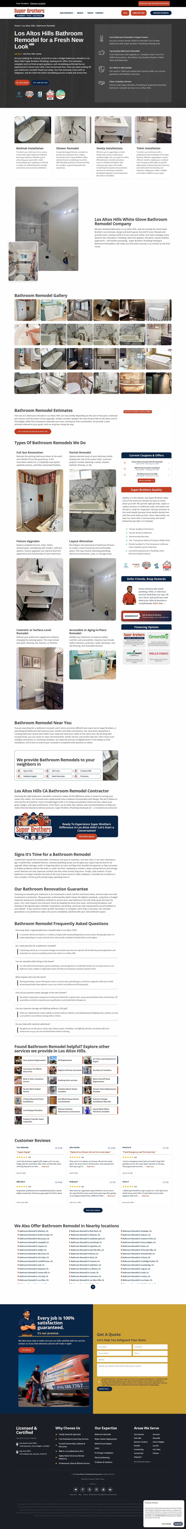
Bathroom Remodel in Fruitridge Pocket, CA (140, 1261)
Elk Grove (51, 1507)
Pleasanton (85, 1513)
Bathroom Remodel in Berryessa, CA (34, 1238)
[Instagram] (96, 1489)
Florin (79, 1507)
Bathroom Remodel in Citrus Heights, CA (139, 1242)
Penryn (67, 1513)
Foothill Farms (92, 1507)
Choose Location (37, 3)
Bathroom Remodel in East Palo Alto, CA (87, 1250)
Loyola (69, 1510)
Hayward (137, 1457)
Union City (102, 1516)
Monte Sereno (107, 1510)
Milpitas (99, 1510)
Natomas (135, 1510)
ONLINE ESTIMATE (161, 13)
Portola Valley (94, 1513)
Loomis (40, 1510)
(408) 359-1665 (42, 83)
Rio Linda (135, 1513)
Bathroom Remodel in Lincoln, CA (84, 1272)
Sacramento (139, 1434)
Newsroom (73, 1494)
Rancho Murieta (116, 1513)
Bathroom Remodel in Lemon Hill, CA (34, 1272)
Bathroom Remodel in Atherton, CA (85, 1235)
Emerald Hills (64, 1507)
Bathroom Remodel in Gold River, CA (86, 1265)
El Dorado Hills (42, 1507)
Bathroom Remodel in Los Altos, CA (34, 1280)
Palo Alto (137, 1438)
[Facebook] (82, 1489)
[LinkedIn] (110, 1489)
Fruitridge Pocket (109, 1507)
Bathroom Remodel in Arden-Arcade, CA (35, 1235)
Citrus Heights (158, 1442)
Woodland (127, 1516)
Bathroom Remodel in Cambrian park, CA (88, 1238)
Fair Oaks (156, 1449)
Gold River (122, 1507)
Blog (80, 1494)
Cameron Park (125, 1504)
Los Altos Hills (28, 25)
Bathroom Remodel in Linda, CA (136, 1272)
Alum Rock (69, 1504)
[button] (125, 13)
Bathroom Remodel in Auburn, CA (136, 1235)
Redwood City (126, 1513)
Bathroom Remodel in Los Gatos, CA (137, 1280)
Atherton (93, 1504)
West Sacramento (112, 1516)
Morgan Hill (117, 1510)
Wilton (121, 1516)
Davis (20, 1507)
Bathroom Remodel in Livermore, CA (86, 1276)
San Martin (49, 1516)
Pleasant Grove (75, 1513)
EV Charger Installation (104, 1453)
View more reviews (93, 1210)
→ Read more (44, 1166)
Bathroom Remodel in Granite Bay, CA (138, 1265)
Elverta (57, 1507)
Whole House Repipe (103, 1443)
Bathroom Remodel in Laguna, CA (136, 1269)
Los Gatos (63, 1510)
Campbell (133, 1504)
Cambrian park (114, 1504)
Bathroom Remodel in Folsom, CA (136, 1257)
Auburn (99, 1504)
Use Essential (166, 1524)
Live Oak (27, 1510)
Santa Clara (73, 1516)
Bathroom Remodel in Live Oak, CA (33, 1276)
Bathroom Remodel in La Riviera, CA (86, 1269)
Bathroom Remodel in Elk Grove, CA (34, 1254)
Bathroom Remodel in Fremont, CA (85, 1261)
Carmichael (138, 1453)
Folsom (156, 1453)
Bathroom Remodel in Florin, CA (84, 1257)
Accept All (178, 1524)
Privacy (85, 1494)
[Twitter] (75, 1489)
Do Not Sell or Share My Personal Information (103, 1494)
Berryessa (105, 1504)
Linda (21, 1510)
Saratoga (81, 1516)
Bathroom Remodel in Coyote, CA (33, 1246)
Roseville (156, 1438)
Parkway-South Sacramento (55, 1513)
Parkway (42, 1513)
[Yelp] (89, 1489)
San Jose (156, 1434)
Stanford (88, 1516)
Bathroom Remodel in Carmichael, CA (86, 1242)
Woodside (134, 1516)
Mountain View (127, 1510)
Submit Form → (104, 1389)
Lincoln (156, 1445)
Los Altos (46, 1510)
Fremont (100, 1507)
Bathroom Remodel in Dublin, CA (32, 1250)
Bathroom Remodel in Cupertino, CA (86, 1246)
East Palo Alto (32, 1507)
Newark (141, 1510)
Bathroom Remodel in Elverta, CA (84, 1254)
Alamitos (62, 1504)
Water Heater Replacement (106, 1439)
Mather (74, 1510)
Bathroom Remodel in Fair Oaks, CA (34, 1257)
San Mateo (56, 1516)
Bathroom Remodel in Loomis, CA (136, 1276)
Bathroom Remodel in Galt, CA (31, 1265)
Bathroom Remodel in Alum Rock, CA (86, 1231)
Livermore (33, 1510)
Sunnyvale (94, 1516)
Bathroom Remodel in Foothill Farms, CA (36, 1261)
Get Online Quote (86, 836)
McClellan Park (83, 1510)
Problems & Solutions (103, 1462)
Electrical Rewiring (102, 1457)
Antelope (76, 1504)
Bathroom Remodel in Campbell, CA (34, 1242)
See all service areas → (143, 1462)
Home (17, 25)
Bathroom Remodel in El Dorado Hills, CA (139, 1250)
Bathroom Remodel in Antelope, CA (137, 1231)
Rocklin (137, 1445)
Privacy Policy (154, 1385)
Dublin (24, 1507)
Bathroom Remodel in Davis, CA (136, 1246)
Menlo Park (92, 1510)
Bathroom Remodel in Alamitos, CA (33, 1231)
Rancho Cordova (141, 1442)
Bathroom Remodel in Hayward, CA (33, 1269)
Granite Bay (139, 1449)
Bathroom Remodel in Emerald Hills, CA (139, 1254)
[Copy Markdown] (30, 44)
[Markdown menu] (33, 44)
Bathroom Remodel (103, 1434)
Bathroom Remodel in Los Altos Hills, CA (87, 1280)
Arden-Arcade (84, 1504)
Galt (117, 1507)
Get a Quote (23, 83)
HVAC (97, 1448)
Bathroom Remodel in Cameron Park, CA (139, 1238)
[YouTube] (103, 1489)
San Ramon (65, 1516)
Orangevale (28, 1513)
